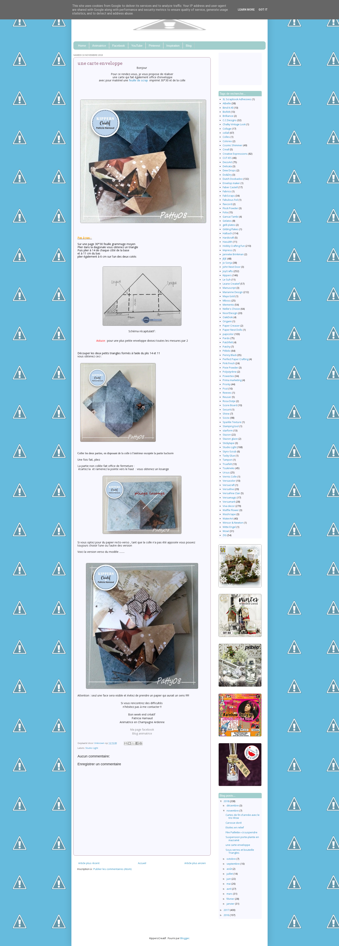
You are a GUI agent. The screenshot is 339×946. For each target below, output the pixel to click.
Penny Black (230, 355)
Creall (226, 149)
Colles (226, 137)
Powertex (228, 376)
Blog (188, 45)
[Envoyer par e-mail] (126, 743)
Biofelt (226, 111)
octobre (231, 859)
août (229, 869)
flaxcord (227, 204)
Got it (263, 9)
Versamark (229, 501)
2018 (227, 801)
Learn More (246, 9)
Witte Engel (229, 527)
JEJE (225, 258)
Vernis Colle (230, 476)
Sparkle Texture (232, 422)
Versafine (228, 489)
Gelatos (227, 220)
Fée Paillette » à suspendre (241, 832)
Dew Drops (229, 170)
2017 (227, 910)
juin (229, 879)
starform (228, 430)
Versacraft (229, 485)
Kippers (227, 275)
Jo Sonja (227, 262)
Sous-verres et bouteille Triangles (240, 851)
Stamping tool (231, 426)
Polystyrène (230, 371)
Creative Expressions (235, 153)
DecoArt (227, 162)
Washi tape (229, 514)
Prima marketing (232, 380)
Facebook (118, 45)
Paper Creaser (231, 325)
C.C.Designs (230, 120)
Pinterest (154, 45)
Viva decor (229, 506)
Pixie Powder (230, 367)
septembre (233, 863)
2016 (227, 915)
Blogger (184, 938)
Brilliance (228, 116)
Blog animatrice (142, 733)
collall (226, 132)
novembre (233, 810)
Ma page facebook (142, 729)
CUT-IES (227, 158)
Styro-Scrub (229, 451)
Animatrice (99, 45)
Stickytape (228, 443)
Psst (225, 388)
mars (230, 893)
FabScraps (229, 195)
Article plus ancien (195, 863)
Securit (227, 409)
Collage (227, 128)
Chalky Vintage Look (234, 124)
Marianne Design (233, 292)
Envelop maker (231, 183)
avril (229, 889)
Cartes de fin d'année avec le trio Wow (243, 816)
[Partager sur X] (133, 743)
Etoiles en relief (235, 827)
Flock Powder (230, 208)
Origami (227, 321)
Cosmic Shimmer (232, 145)
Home (82, 45)
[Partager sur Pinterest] (141, 743)
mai (229, 883)
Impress (227, 250)
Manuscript (229, 288)
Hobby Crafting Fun (234, 246)
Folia (225, 212)
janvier (231, 903)
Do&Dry (227, 174)
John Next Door (232, 267)
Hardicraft (228, 237)
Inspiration (173, 45)
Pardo (226, 338)
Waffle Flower (231, 510)
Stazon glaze (230, 438)
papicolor (228, 334)
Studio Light (91, 747)
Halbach (227, 233)
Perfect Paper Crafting (235, 359)
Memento (228, 304)
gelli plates (229, 225)
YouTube (136, 45)
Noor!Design (230, 313)
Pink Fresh (229, 363)
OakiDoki (228, 317)
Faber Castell (230, 187)
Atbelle (227, 103)
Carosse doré (234, 822)
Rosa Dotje (229, 401)
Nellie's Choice (231, 308)
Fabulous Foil (230, 200)
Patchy (226, 346)
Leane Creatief (231, 283)
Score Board (230, 405)
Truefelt (227, 464)
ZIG (225, 535)
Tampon (227, 459)
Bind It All (228, 107)
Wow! (226, 531)
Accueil (142, 863)
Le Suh (227, 279)
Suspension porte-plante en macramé (242, 838)
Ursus (226, 472)
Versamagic (229, 497)
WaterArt (228, 518)
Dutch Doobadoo (233, 179)
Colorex (227, 141)
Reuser (227, 397)
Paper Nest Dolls (232, 329)
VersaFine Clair (231, 493)
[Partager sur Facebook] (137, 743)
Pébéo (227, 350)
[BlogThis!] (129, 743)
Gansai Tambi (230, 216)
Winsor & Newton (233, 522)
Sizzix (226, 417)
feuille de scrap (139, 80)
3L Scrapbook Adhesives (237, 99)
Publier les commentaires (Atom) (112, 869)
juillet (230, 873)
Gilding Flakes (231, 229)
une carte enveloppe (238, 845)
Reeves (227, 392)
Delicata (227, 166)
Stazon (227, 434)
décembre (233, 805)
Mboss (227, 300)
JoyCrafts (228, 271)
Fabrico (227, 191)
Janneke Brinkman (233, 254)
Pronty (226, 384)
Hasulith (227, 241)
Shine (226, 413)
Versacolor (229, 480)
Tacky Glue (229, 455)
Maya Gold (229, 296)
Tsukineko (229, 468)
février (231, 899)
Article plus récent (88, 863)
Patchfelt (228, 342)
